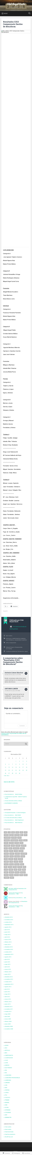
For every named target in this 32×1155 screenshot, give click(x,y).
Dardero (11, 842)
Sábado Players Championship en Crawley (14, 648)
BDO (26, 834)
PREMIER (7, 1100)
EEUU (6, 848)
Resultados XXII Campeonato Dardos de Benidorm (13, 24)
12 (5, 767)
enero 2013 (8, 974)
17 (23, 767)
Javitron (10, 858)
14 (12, 767)
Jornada (20, 858)
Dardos (16, 842)
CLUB (21, 840)
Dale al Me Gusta (9, 782)
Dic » (8, 775)
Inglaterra (17, 856)
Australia (17, 834)
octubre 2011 (8, 1011)
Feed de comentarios (10, 1134)
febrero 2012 (8, 1001)
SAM (6, 1105)
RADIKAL (7, 1102)
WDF (21, 874)
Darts (21, 842)
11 (26, 764)
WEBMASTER (8, 1117)
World (25, 874)
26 (5, 773)
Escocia (22, 848)
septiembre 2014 (9, 924)
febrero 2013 (8, 971)
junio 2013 (7, 962)
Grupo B (6, 853)
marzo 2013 (8, 969)
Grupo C (11, 853)
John (16, 858)
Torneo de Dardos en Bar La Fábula (13, 800)
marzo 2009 (8, 1019)
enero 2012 (8, 1004)
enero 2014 (8, 944)
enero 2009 (8, 1024)
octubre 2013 (8, 952)
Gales (11, 850)
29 (16, 773)
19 (5, 770)
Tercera (6, 874)
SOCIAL (7, 1107)
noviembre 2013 (9, 949)
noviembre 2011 (9, 1009)
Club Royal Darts (16, 4)
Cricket (6, 842)
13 (9, 767)
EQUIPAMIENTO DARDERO (11, 803)
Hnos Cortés (23, 853)
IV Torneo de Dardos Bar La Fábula (13, 817)
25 (26, 770)
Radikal (10, 869)
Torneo (11, 874)
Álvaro (12, 877)
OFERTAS (7, 1090)
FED (6, 1072)
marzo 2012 (8, 999)
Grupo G (17, 853)
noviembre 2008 (9, 1029)
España (6, 850)
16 (19, 767)
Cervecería (7, 840)
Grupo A (21, 850)
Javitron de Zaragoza (14, 892)
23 (19, 770)
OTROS (7, 1092)
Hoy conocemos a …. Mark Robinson (13, 822)
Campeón (14, 837)
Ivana (6, 858)
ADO (6, 1048)
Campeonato (12, 642)
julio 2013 (7, 959)
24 (23, 770)
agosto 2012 (8, 986)
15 (16, 767)
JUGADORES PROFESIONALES (12, 1077)
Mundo (11, 864)
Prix (24, 866)
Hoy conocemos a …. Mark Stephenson (14, 820)
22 (16, 770)
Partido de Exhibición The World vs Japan (17, 651)
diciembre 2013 (9, 947)
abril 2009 (7, 1016)
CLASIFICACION (9, 1057)
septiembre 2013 (9, 954)
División (18, 845)
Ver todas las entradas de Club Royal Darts (18, 628)
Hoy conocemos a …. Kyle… (16, 893)
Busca (29, 13)
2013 (21, 832)
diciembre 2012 (9, 976)
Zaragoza (6, 877)
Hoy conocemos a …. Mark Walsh (13, 815)
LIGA (11, 861)
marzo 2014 (8, 939)
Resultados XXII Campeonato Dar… (17, 889)
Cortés (25, 840)
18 (26, 767)
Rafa (15, 869)
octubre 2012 (8, 981)
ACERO (6, 1045)
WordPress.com (9, 1136)
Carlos (19, 837)
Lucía (21, 861)
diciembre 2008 (9, 1026)
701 (9, 832)
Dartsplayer (7, 845)
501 (5, 832)
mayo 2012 (7, 994)
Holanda (6, 856)
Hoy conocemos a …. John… (16, 906)
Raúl (20, 869)
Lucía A (6, 864)
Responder (26, 673)
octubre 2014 (8, 922)
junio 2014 (7, 932)
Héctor (11, 856)
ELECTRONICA (10, 640)
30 (19, 773)
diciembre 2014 (9, 917)
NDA (6, 1087)
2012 (7, 642)
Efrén (10, 848)
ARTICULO (8, 638)
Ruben (6, 872)
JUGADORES (17, 640)
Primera (19, 866)
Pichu (10, 866)
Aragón (11, 834)
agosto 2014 (8, 927)
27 (9, 773)
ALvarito (6, 834)
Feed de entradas (9, 1131)
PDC (5, 866)
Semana (17, 872)
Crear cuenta (8, 1126)
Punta (6, 869)
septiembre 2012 (9, 984)
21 (12, 770)
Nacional (17, 864)
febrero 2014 (8, 942)
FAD (6, 1070)
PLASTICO (24, 640)
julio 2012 (7, 989)
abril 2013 (7, 966)
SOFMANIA (7, 1110)
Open (22, 864)
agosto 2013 (8, 957)
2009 (13, 832)
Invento (22, 856)
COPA (6, 1062)
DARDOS (23, 638)
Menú (6, 13)
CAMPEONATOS (16, 638)
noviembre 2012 (9, 979)
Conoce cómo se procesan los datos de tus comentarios (13, 734)
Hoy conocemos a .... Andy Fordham (13, 794)
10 (23, 764)
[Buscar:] (16, 744)
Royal (24, 869)
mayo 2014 (7, 934)
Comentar (22, 725)
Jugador (6, 861)
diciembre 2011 (9, 1006)
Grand (16, 850)
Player (14, 866)
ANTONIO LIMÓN (11, 689)
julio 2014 (7, 929)
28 (12, 773)
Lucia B (15, 861)
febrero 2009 (8, 1021)
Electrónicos (16, 848)
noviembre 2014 (9, 919)
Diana (13, 845)
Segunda (11, 872)
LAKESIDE (7, 1082)
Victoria (16, 874)
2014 (26, 832)
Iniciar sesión (8, 1129)
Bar (21, 834)
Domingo (23, 845)
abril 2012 (7, 996)
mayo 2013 (7, 964)
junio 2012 (7, 991)
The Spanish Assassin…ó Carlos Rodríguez (15, 812)
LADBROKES (8, 1080)
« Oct (5, 775)
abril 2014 (7, 937)
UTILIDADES (8, 1112)
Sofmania (23, 872)
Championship (14, 840)
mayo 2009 (7, 1014)
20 (9, 770)
